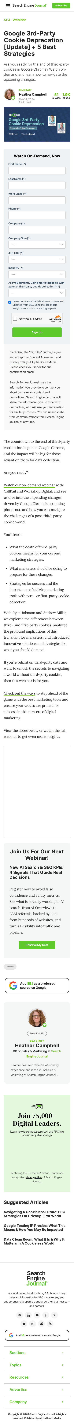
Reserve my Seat (37, 945)
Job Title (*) (15, 253)
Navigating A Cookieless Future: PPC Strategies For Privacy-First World (34, 1214)
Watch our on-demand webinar (29, 485)
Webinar (10, 966)
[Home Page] (30, 5)
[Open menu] (8, 6)
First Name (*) (17, 164)
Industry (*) (15, 267)
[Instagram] (32, 1323)
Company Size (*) (19, 238)
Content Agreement (42, 357)
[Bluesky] (23, 1323)
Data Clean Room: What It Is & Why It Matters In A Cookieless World (34, 1241)
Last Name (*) (17, 178)
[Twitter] (54, 1315)
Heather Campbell (32, 94)
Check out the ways (19, 693)
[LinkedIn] (28, 1315)
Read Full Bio (37, 1033)
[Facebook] (45, 1315)
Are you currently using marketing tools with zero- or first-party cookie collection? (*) (36, 284)
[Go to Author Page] (9, 94)
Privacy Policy (18, 362)
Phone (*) (14, 208)
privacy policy (33, 1177)
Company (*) (16, 223)
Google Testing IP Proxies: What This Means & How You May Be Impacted (35, 1228)
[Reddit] (41, 1323)
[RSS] (50, 1323)
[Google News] (19, 1315)
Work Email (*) (17, 193)
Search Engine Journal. (42, 1414)
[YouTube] (37, 1315)
